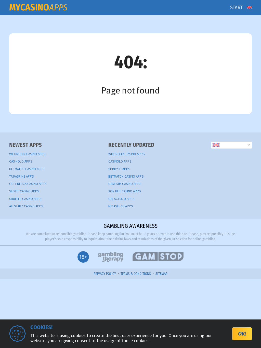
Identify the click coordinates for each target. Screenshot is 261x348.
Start (236, 7)
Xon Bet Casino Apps (124, 191)
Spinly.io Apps (119, 169)
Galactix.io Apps (121, 199)
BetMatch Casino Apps (26, 169)
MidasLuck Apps (120, 206)
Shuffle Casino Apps (25, 199)
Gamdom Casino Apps (124, 184)
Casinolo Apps (20, 161)
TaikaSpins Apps (21, 176)
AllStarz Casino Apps (26, 206)
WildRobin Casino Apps (27, 154)
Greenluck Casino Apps (27, 184)
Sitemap (161, 274)
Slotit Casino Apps (24, 191)
